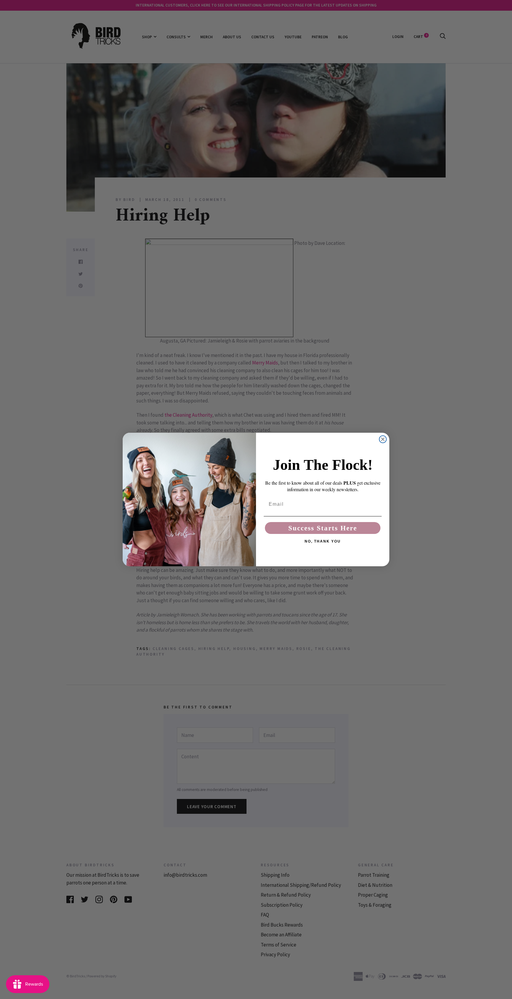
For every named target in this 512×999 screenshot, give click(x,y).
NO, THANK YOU (323, 541)
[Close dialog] (382, 439)
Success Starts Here (322, 528)
